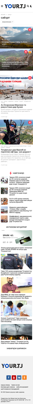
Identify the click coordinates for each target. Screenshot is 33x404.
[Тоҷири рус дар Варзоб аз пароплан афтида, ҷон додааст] (16, 132)
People (5, 101)
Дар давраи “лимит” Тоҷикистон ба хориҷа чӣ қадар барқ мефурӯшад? (15, 342)
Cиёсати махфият (22, 387)
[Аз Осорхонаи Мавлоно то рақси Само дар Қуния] (16, 87)
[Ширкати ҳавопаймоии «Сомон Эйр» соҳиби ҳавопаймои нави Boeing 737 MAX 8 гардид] (4, 209)
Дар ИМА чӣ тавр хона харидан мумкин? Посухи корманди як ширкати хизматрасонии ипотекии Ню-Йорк (16, 296)
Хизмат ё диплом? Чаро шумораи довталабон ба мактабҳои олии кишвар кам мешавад (16, 319)
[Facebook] (8, 377)
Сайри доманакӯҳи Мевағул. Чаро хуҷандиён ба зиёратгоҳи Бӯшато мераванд (15, 64)
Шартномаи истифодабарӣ (10, 389)
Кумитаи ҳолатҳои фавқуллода (18, 146)
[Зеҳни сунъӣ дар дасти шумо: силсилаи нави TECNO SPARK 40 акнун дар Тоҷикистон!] (16, 238)
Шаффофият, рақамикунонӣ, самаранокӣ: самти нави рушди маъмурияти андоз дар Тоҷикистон (20, 218)
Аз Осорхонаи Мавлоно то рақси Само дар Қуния (13, 106)
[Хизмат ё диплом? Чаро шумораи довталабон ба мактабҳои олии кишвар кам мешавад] (16, 308)
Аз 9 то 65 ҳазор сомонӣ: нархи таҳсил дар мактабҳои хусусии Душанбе (20, 200)
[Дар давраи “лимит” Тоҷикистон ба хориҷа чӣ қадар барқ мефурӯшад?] (16, 332)
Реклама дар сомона (8, 387)
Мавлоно (11, 101)
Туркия (3, 102)
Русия (29, 146)
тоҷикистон (27, 101)
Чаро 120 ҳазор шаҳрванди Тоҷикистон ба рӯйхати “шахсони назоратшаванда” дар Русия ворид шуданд (16, 272)
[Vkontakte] (19, 377)
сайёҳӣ (8, 147)
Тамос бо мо (15, 385)
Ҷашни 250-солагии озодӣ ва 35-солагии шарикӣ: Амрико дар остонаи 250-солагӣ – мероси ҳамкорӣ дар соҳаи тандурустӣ (19, 180)
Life (2, 101)
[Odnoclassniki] (24, 377)
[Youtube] (14, 377)
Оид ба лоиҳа (5, 385)
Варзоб (6, 146)
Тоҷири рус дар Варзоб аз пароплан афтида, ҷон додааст (16, 151)
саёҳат (16, 101)
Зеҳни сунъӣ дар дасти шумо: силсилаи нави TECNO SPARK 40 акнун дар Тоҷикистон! (16, 249)
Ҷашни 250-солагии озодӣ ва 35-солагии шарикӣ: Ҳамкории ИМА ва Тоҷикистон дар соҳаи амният (19, 191)
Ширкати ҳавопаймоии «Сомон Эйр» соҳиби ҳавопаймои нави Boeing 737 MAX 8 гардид (20, 209)
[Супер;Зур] (30, 51)
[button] (2, 6)
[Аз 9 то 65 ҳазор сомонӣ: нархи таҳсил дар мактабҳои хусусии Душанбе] (4, 201)
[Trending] (30, 29)
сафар (21, 101)
